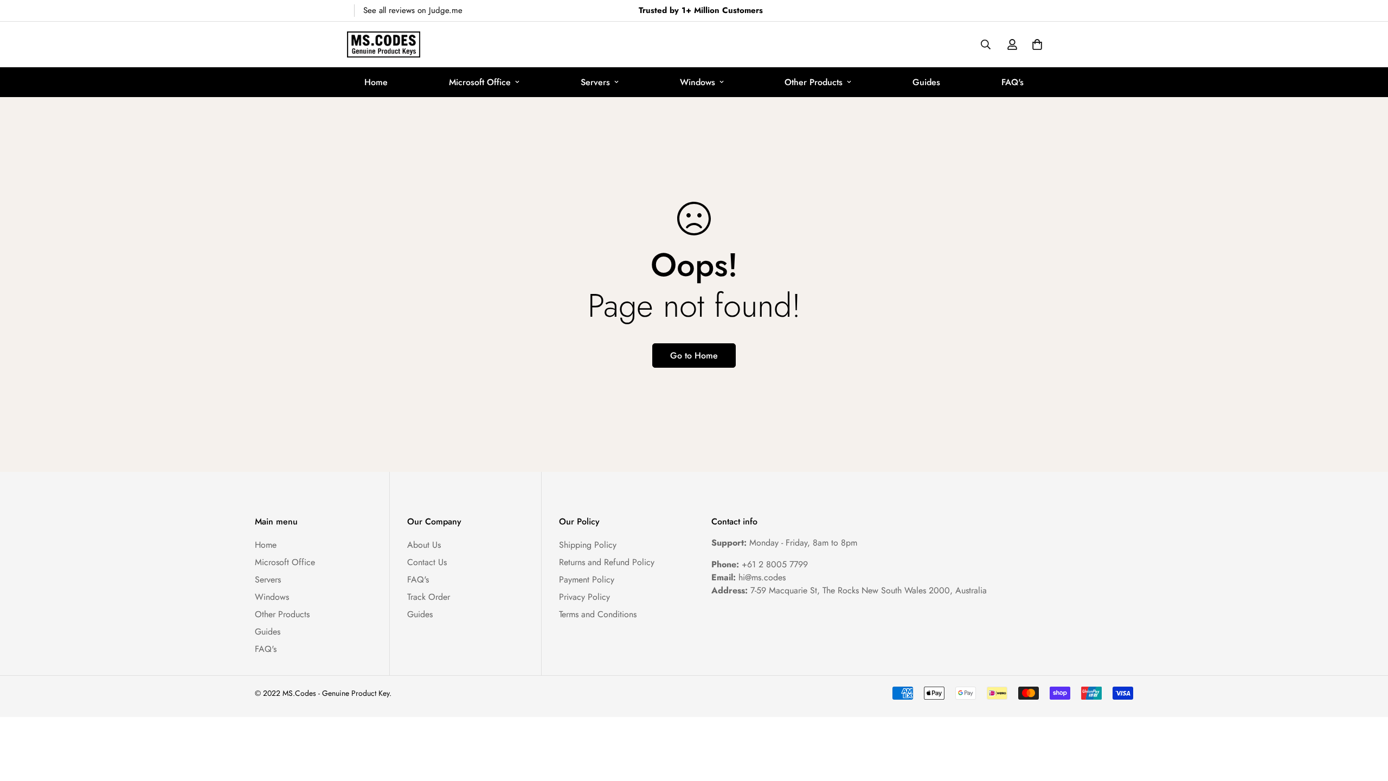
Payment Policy (586, 579)
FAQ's (1012, 82)
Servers (595, 82)
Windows (697, 82)
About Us (424, 545)
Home (376, 82)
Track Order (428, 597)
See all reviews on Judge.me (412, 10)
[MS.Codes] (383, 44)
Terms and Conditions (598, 614)
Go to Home (694, 355)
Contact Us (427, 562)
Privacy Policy (584, 597)
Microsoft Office (480, 82)
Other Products (814, 82)
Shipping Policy (587, 545)
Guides (926, 82)
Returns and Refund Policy (606, 562)
